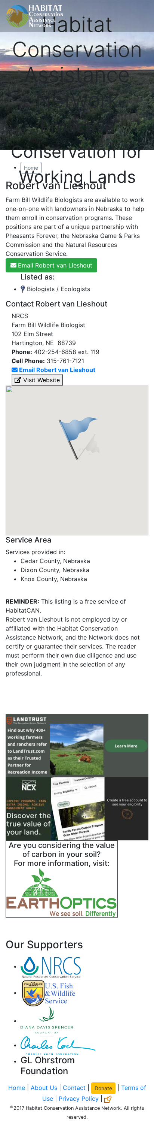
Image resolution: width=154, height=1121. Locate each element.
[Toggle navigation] (137, 16)
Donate (103, 1088)
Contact (74, 1087)
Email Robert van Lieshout (55, 265)
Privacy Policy (79, 1098)
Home (31, 167)
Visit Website (40, 380)
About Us (44, 1087)
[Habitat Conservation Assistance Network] (34, 16)
